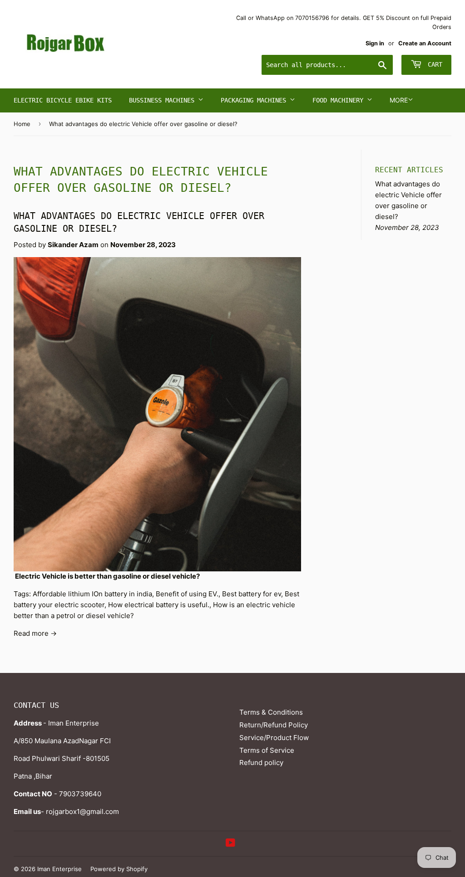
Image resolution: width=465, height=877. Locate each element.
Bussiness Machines (163, 100)
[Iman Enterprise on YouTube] (230, 843)
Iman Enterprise (59, 868)
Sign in (375, 43)
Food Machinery (339, 100)
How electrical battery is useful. (158, 604)
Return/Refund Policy (273, 725)
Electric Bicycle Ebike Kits (63, 100)
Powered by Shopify (119, 868)
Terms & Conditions (271, 712)
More (399, 100)
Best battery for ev (251, 594)
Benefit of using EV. (187, 594)
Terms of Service (266, 750)
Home (22, 123)
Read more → (35, 633)
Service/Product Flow (274, 737)
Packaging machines (255, 100)
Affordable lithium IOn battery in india (92, 594)
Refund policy (261, 762)
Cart (433, 64)
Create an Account (424, 43)
